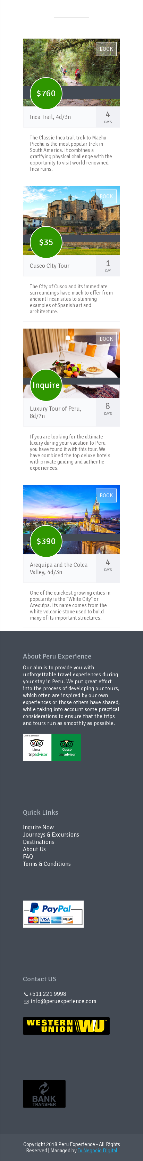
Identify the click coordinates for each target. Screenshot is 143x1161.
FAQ (28, 856)
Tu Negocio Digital (97, 1150)
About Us (34, 849)
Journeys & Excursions (51, 834)
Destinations (38, 842)
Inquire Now (38, 827)
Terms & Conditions (47, 864)
